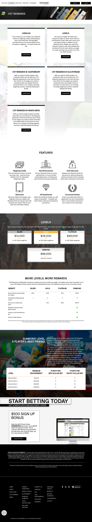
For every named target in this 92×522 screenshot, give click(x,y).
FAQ (36, 492)
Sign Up (75, 3)
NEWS (11, 497)
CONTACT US (38, 487)
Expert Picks (18, 3)
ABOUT (11, 489)
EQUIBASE (38, 501)
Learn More (26, 54)
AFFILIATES (38, 499)
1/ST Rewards (11, 3)
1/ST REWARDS (13, 494)
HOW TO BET (13, 492)
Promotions (25, 3)
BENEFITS (50, 491)
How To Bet (4, 3)
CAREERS (37, 489)
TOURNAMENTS (51, 498)
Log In (86, 3)
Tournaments (33, 3)
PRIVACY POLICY (27, 491)
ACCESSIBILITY (26, 494)
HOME (11, 487)
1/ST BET (49, 501)
